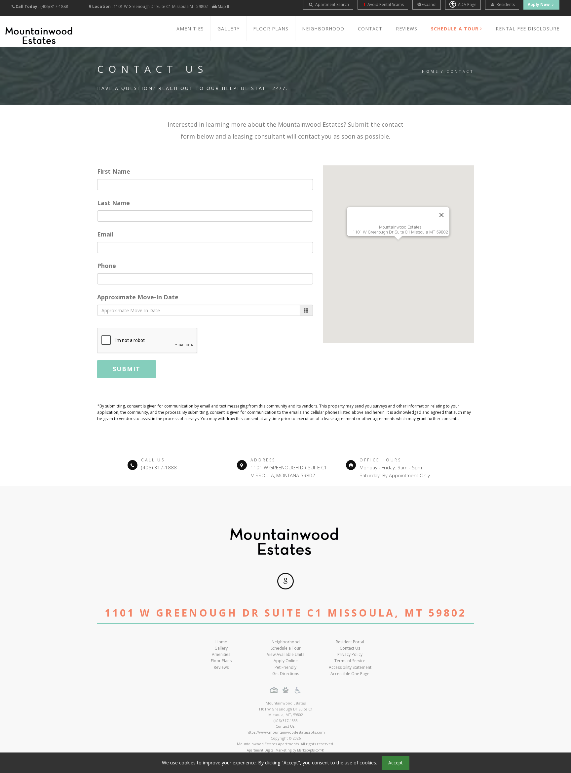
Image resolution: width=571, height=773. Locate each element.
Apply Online (286, 661)
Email (105, 234)
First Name (113, 171)
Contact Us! (285, 726)
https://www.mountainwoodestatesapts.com (286, 732)
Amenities (190, 28)
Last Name (113, 203)
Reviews (406, 28)
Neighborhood (323, 28)
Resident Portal (350, 642)
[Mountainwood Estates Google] (285, 581)
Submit (126, 369)
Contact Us (350, 648)
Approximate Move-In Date (137, 297)
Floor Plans (270, 28)
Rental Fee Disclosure (527, 28)
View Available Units (285, 654)
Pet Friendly (285, 667)
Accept (395, 762)
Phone (106, 266)
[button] (398, 250)
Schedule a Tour (286, 648)
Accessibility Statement (350, 667)
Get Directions (285, 673)
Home (430, 71)
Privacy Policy (349, 654)
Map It (223, 6)
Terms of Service (349, 661)
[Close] (441, 215)
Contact (370, 28)
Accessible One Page (349, 673)
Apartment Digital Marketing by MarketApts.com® (285, 750)
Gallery (228, 28)
